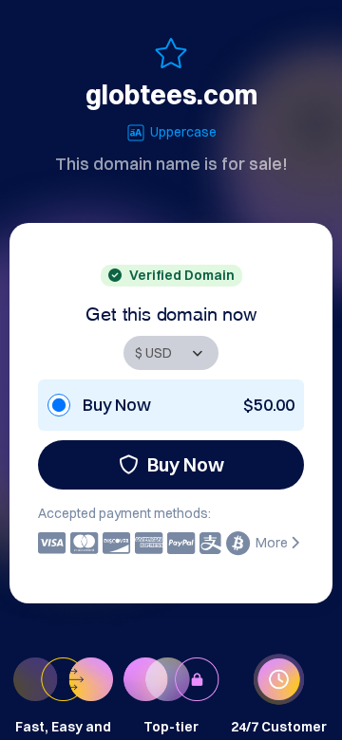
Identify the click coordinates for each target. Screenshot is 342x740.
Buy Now (185, 464)
